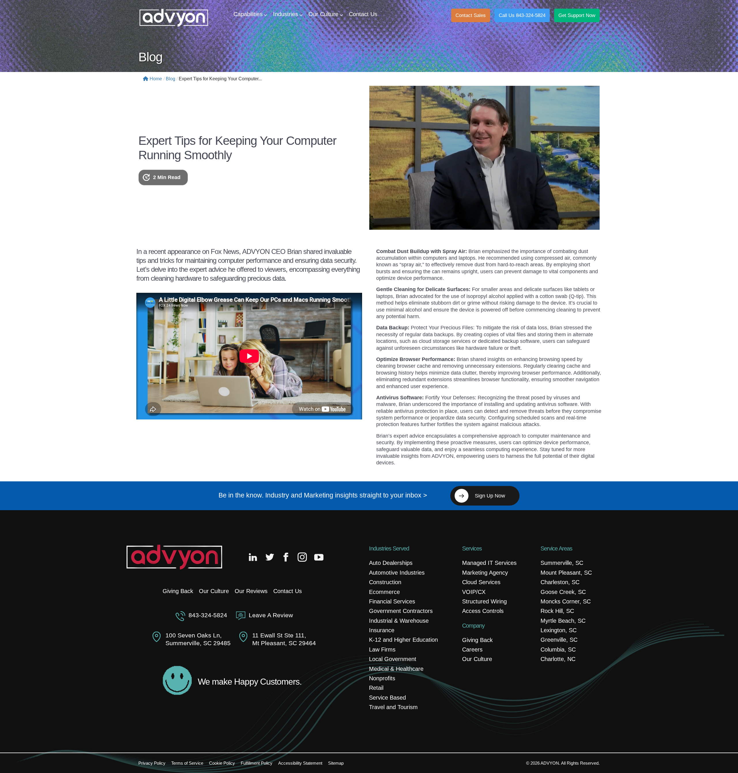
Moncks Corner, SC (566, 601)
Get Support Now (576, 15)
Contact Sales (470, 15)
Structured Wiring (484, 601)
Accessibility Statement (300, 763)
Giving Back (178, 591)
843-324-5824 (208, 615)
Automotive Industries (397, 572)
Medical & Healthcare (396, 669)
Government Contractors (401, 611)
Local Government (392, 659)
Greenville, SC (559, 640)
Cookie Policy (222, 763)
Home (156, 78)
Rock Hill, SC (557, 611)
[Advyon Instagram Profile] (302, 557)
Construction (385, 582)
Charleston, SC (560, 582)
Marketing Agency (485, 572)
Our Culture (214, 591)
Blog (170, 78)
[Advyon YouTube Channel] (318, 557)
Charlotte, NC (558, 659)
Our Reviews (251, 591)
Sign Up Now (490, 496)
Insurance (381, 630)
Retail (376, 688)
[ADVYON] (173, 17)
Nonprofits (382, 678)
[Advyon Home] (174, 557)
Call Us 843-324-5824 (522, 15)
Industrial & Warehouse (399, 621)
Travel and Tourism (393, 707)
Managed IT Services (489, 563)
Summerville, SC (562, 563)
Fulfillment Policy (256, 763)
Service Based (387, 697)
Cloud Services (481, 582)
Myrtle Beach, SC (563, 621)
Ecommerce (384, 592)
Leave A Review (271, 615)
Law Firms (382, 649)
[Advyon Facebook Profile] (286, 557)
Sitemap (336, 763)
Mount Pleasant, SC (566, 572)
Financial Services (392, 601)
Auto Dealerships (391, 563)
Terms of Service (187, 763)
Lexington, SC (559, 630)
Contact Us (287, 591)
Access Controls (483, 611)
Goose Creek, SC (563, 592)
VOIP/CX (473, 592)
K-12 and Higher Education (403, 640)
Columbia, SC (558, 649)
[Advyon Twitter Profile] (270, 557)
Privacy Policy (151, 763)
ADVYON (550, 763)
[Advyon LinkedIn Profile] (254, 557)
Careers (472, 649)
